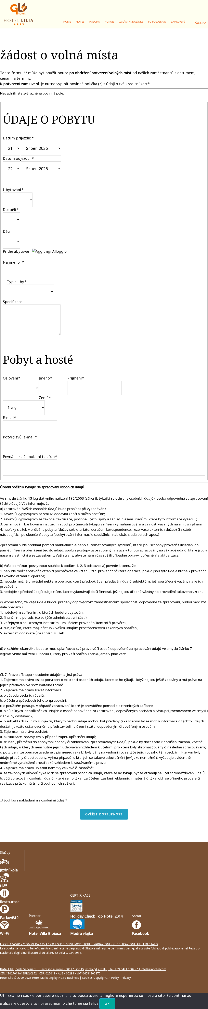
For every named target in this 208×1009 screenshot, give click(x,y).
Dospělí (10, 209)
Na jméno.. (13, 262)
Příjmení (75, 378)
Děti (6, 231)
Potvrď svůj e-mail (19, 437)
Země (45, 397)
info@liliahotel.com (153, 969)
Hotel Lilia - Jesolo (19, 14)
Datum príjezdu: (18, 138)
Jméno (45, 378)
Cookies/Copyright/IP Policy (100, 978)
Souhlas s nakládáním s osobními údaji (34, 800)
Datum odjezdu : (18, 158)
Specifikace (12, 301)
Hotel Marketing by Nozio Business (55, 978)
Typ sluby (16, 281)
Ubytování (13, 189)
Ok (107, 1004)
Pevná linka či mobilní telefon (30, 456)
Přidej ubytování (17, 251)
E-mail (9, 417)
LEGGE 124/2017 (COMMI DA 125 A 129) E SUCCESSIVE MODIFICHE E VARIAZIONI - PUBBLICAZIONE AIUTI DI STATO (79, 944)
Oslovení (11, 378)
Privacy (126, 978)
